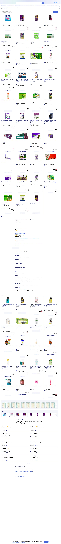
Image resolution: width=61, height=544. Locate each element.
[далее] (56, 405)
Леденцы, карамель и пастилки (11, 7)
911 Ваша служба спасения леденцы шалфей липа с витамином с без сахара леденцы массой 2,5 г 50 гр (21, 203)
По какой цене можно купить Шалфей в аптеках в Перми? (24, 468)
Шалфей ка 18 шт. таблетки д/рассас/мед (7, 181)
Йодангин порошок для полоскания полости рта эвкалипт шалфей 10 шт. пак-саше (7, 23)
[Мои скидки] (60, 8)
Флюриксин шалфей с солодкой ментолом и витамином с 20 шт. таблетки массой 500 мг (22, 80)
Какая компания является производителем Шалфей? (24, 471)
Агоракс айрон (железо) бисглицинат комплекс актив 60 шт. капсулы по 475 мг (22, 386)
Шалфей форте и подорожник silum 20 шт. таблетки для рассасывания (22, 161)
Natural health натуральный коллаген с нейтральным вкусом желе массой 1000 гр (36, 367)
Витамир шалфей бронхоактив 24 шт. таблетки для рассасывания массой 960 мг (50, 182)
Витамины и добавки (5, 7)
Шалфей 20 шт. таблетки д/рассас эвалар (7, 120)
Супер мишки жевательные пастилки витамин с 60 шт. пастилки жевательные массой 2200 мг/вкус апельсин (50, 346)
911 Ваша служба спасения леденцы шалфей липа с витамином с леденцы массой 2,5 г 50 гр (21, 60)
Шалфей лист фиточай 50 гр (34, 181)
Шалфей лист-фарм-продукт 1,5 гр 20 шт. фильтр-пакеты (7, 140)
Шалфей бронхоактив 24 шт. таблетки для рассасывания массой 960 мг (22, 100)
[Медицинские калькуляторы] (60, 13)
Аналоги (55, 11)
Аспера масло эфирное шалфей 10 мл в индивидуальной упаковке (50, 121)
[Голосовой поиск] (40, 3)
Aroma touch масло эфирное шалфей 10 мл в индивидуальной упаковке (7, 100)
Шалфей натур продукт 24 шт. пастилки (36, 99)
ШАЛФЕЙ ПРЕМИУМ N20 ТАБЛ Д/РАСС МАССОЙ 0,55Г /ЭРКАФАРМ (6, 202)
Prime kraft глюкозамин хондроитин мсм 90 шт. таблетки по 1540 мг (50, 326)
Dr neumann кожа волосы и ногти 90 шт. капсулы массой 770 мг (50, 367)
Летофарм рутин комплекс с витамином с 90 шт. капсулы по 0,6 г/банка (50, 305)
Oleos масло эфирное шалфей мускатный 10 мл (50, 80)
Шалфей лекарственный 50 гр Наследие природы (21, 41)
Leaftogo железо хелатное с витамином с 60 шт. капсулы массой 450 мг (7, 305)
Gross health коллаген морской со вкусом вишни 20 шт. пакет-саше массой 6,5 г (36, 386)
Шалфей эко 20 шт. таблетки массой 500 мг (36, 120)
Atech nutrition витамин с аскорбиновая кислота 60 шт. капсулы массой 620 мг (7, 326)
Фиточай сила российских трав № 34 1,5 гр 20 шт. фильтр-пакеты (22, 326)
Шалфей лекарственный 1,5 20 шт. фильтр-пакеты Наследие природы (50, 100)
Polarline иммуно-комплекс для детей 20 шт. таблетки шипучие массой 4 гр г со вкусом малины (50, 386)
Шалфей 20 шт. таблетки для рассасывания (50, 40)
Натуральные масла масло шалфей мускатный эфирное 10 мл (21, 22)
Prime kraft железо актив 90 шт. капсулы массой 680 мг (21, 305)
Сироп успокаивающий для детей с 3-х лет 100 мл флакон (7, 346)
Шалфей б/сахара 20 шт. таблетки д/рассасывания (49, 161)
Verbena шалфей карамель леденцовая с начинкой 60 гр (22, 121)
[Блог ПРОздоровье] (60, 10)
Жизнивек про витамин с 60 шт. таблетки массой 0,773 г (22, 346)
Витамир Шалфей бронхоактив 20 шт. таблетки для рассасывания (35, 60)
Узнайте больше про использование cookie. (18, 542)
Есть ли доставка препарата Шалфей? (21, 473)
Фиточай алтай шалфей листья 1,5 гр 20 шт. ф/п (36, 80)
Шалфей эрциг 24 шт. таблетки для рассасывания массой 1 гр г (35, 140)
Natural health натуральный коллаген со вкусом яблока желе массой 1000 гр (36, 326)
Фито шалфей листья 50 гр (5, 59)
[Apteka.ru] (3, 3)
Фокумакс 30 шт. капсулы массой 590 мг (21, 366)
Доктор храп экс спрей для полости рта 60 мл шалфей (50, 22)
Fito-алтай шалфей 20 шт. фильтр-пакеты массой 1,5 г (50, 140)
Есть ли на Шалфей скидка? (19, 476)
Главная (2, 7)
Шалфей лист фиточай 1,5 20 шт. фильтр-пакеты (36, 161)
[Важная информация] (60, 15)
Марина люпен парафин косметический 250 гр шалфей (36, 41)
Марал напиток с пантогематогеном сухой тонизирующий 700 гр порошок (36, 305)
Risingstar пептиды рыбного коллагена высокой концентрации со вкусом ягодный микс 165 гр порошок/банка (7, 386)
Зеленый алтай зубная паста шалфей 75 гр (7, 160)
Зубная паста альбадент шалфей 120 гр (50, 59)
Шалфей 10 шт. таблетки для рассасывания (7, 40)
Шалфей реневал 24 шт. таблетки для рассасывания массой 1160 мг (21, 182)
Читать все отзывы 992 (15, 247)
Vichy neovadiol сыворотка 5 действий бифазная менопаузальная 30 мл (35, 346)
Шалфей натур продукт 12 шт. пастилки (7, 79)
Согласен (46, 541)
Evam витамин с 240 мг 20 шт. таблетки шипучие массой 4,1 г (7, 367)
